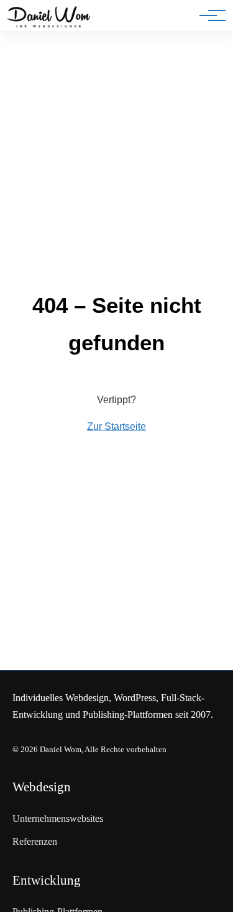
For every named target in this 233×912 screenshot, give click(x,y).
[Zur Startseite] (48, 18)
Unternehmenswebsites (57, 818)
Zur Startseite (116, 426)
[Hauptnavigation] (208, 15)
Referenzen (34, 841)
